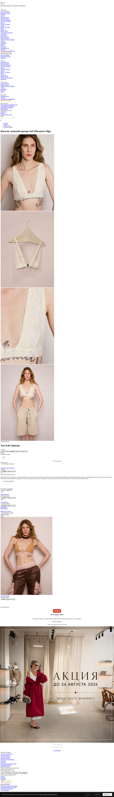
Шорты (2, 23)
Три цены (3, 762)
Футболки (3, 30)
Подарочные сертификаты (8, 51)
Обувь (2, 45)
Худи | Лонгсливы (5, 21)
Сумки (2, 41)
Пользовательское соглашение (9, 787)
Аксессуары (4, 35)
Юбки (2, 28)
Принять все (107, 794)
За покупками (57, 750)
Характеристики (10, 474)
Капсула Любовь (5, 11)
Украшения (4, 42)
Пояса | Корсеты (5, 38)
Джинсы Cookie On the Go (8, 468)
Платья (2, 25)
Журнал (3, 113)
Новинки (3, 14)
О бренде (3, 777)
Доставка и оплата (5, 756)
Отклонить (97, 794)
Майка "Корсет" (5, 494)
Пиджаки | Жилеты (6, 20)
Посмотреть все (5, 17)
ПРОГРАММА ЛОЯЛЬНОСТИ (9, 105)
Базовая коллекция (5, 13)
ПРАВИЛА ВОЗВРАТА (7, 107)
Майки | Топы (4, 31)
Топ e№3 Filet (4, 502)
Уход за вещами (5, 790)
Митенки (3, 44)
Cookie (40, 794)
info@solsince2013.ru (6, 765)
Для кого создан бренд (6, 754)
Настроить (88, 794)
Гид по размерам (5, 755)
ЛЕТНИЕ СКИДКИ (6, 52)
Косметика (3, 34)
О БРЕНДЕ (4, 112)
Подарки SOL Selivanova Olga (8, 763)
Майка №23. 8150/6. (6, 511)
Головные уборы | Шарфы (7, 39)
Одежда (3, 16)
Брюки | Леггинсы (5, 27)
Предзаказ (3, 761)
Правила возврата (5, 758)
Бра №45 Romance (5, 595)
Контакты (3, 779)
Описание (3, 474)
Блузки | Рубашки (5, 24)
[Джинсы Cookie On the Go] (57, 466)
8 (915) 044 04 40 (5, 766)
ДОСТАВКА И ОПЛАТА (7, 106)
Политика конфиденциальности (9, 786)
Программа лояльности (7, 788)
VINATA (3, 49)
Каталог (3, 776)
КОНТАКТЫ (4, 109)
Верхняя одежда (5, 18)
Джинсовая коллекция (6, 32)
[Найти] (1, 119)
